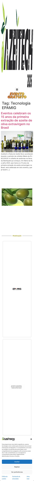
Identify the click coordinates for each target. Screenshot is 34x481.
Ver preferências (17, 472)
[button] (31, 439)
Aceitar (17, 462)
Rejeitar (17, 467)
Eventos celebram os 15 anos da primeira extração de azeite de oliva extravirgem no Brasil (16, 120)
